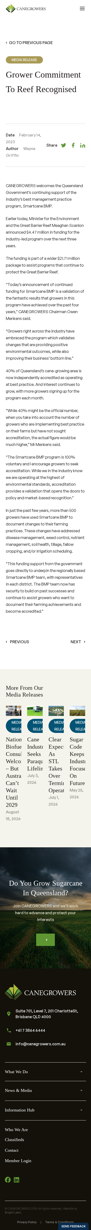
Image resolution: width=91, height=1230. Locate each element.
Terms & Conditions (59, 1222)
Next (76, 641)
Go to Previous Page (31, 42)
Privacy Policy (27, 1222)
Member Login (18, 1160)
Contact (11, 1150)
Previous (19, 641)
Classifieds (14, 1139)
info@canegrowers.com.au (41, 1043)
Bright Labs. (13, 1212)
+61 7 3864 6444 (30, 1030)
